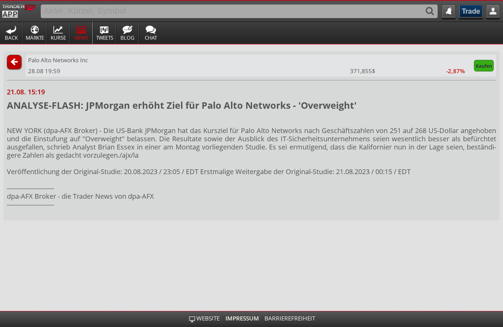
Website (208, 318)
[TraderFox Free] (19, 10)
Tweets (104, 37)
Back (11, 37)
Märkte (35, 37)
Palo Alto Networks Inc (58, 60)
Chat (151, 37)
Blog (127, 37)
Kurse (58, 37)
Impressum (242, 318)
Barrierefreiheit (290, 318)
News (81, 37)
